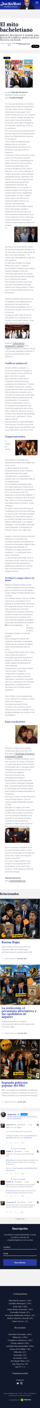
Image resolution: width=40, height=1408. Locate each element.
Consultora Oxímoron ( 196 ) (20, 1340)
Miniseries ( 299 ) (20, 1337)
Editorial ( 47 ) (20, 1352)
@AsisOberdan (11, 1160)
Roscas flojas (11, 942)
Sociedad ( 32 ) (20, 1355)
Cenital (8, 1151)
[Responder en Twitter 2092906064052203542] (7, 1143)
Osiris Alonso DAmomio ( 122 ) (20, 1309)
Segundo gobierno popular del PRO (15, 1084)
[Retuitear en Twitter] (11, 1148)
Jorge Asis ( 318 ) (20, 1306)
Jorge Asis (10, 1125)
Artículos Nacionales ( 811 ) (20, 1334)
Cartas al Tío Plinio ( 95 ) (20, 1349)
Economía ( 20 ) (20, 1358)
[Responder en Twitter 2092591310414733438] (7, 1212)
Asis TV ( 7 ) (20, 1367)
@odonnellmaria (31, 1136)
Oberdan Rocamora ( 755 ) (20, 1300)
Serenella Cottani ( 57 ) (20, 1312)
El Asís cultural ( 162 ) (20, 1343)
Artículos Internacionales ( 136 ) (20, 1346)
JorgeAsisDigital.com (17, 881)
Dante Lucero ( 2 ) (20, 1321)
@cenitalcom (28, 1138)
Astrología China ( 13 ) (20, 1361)
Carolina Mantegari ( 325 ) (20, 1303)
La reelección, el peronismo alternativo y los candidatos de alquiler (19, 1012)
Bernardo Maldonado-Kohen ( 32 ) (20, 1315)
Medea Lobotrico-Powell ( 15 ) (20, 1318)
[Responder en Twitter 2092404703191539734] (7, 1196)
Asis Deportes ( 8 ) (20, 1364)
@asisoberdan (21, 1125)
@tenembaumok (11, 1138)
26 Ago (27, 1151)
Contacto (20, 1380)
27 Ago (30, 1125)
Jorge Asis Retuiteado (19, 1148)
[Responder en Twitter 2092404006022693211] (7, 1173)
